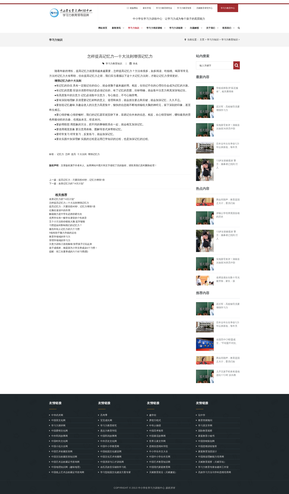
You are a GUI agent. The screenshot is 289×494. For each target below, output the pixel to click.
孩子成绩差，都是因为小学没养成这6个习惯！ (73, 247)
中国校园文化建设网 (110, 451)
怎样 (67, 154)
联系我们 (227, 28)
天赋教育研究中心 (204, 8)
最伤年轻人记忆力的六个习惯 (64, 229)
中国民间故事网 (108, 435)
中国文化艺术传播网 (110, 456)
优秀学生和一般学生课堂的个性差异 (68, 217)
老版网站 (134, 8)
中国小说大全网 (59, 446)
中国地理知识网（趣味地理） (66, 467)
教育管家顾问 (204, 420)
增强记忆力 (94, 154)
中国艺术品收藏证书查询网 (64, 461)
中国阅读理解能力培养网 (210, 456)
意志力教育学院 (108, 430)
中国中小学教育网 (109, 446)
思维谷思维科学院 (158, 446)
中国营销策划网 (206, 441)
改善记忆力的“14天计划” (71, 183)
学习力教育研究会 (164, 8)
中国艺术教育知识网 (159, 461)
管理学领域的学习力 (59, 240)
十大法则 (82, 154)
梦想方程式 (154, 420)
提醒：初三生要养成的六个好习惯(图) (68, 251)
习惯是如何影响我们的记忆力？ (65, 225)
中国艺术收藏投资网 (61, 451)
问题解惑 (195, 28)
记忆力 (60, 154)
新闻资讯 (117, 28)
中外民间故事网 (59, 435)
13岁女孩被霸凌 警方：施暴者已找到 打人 (227, 164)
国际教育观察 (204, 430)
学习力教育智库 (184, 8)
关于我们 (211, 28)
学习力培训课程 (155, 28)
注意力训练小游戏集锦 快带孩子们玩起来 (70, 243)
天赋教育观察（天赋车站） (211, 461)
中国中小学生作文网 (159, 456)
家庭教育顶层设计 (207, 451)
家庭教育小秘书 (206, 435)
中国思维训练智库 (207, 446)
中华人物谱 (154, 425)
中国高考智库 (155, 430)
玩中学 (201, 415)
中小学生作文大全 (158, 451)
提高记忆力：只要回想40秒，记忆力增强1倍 (82, 179)
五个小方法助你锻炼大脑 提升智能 (67, 221)
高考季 (103, 415)
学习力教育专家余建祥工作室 (213, 467)
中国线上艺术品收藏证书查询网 (67, 472)
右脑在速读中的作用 (59, 210)
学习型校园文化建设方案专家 (115, 472)
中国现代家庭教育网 (159, 467)
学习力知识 (134, 28)
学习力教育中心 (228, 8)
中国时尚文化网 (59, 441)
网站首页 (102, 28)
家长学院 (147, 8)
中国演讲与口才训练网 (111, 461)
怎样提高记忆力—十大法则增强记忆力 (69, 202)
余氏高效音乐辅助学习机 (112, 467)
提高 (73, 154)
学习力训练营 (176, 28)
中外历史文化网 (108, 441)
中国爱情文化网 (59, 430)
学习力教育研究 (108, 425)
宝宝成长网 (105, 420)
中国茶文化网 (57, 420)
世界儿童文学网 (157, 441)
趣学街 (152, 415)
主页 (202, 39)
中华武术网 (56, 415)
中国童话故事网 (157, 435)
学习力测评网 (57, 425)
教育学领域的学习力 (59, 236)
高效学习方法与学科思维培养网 (214, 472)
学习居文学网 (204, 425)
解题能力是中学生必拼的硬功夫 (65, 213)
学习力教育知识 (229, 39)
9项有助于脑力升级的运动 (62, 232)
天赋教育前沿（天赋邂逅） (162, 472)
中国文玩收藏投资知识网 (63, 456)
